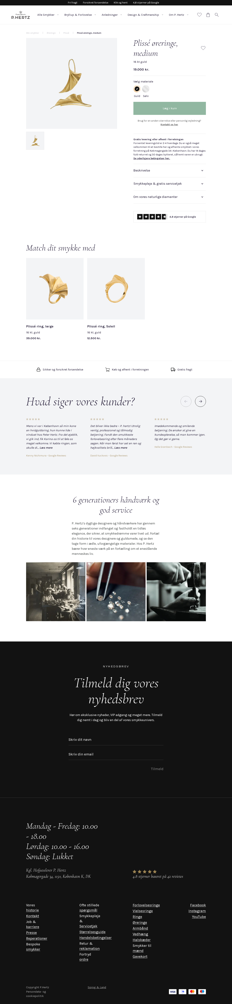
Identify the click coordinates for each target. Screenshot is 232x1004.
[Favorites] (199, 14)
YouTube (199, 917)
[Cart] (208, 14)
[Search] (216, 14)
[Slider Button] (200, 401)
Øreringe (140, 922)
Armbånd (140, 928)
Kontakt (32, 916)
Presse (31, 933)
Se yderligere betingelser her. (151, 158)
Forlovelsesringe (146, 905)
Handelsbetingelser (95, 938)
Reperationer (36, 938)
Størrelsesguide (92, 932)
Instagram (197, 911)
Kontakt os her (169, 124)
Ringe (137, 917)
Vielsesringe (143, 911)
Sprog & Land (97, 987)
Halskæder (142, 940)
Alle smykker (32, 33)
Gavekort (140, 956)
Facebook (198, 905)
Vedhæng (140, 934)
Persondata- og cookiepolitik (36, 994)
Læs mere (46, 447)
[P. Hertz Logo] (21, 14)
